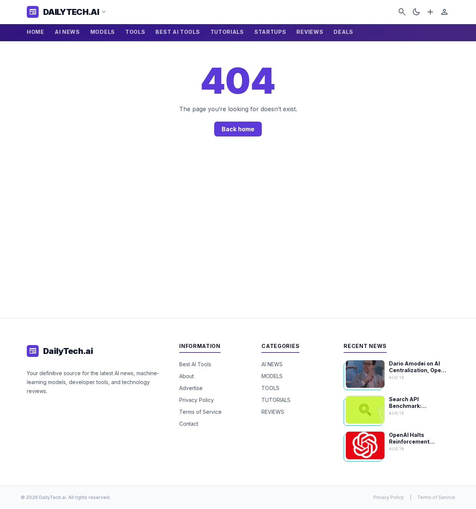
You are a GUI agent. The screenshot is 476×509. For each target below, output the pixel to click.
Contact (188, 424)
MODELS (102, 32)
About (186, 376)
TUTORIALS (227, 32)
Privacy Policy (196, 400)
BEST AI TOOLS (177, 32)
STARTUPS (270, 32)
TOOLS (135, 32)
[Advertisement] (238, 236)
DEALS (343, 32)
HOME (35, 32)
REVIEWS (309, 32)
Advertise (191, 388)
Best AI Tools (195, 364)
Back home (238, 129)
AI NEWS (67, 32)
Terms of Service (200, 412)
